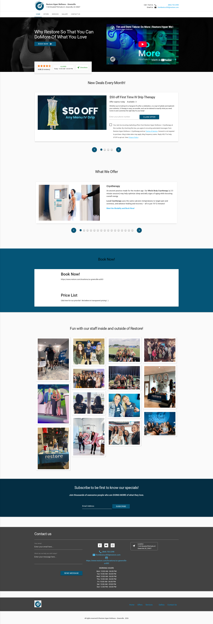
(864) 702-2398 (173, 5)
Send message (71, 573)
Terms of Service (152, 131)
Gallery (65, 14)
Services (55, 14)
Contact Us (75, 14)
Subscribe (121, 506)
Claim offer (149, 117)
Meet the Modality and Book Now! (120, 208)
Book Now (45, 44)
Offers (46, 14)
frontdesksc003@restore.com (168, 7)
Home (38, 14)
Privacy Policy (133, 137)
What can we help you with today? (45, 553)
